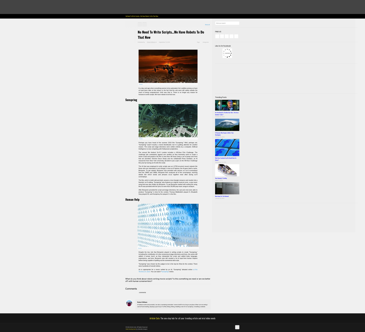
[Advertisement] (229, 78)
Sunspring (164, 271)
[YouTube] (134, 3)
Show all (207, 24)
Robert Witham (151, 42)
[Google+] (129, 3)
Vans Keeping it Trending (221, 178)
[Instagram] (139, 3)
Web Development (131, 329)
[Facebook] (127, 3)
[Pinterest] (137, 3)
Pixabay (141, 84)
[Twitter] (132, 3)
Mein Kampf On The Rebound (222, 196)
